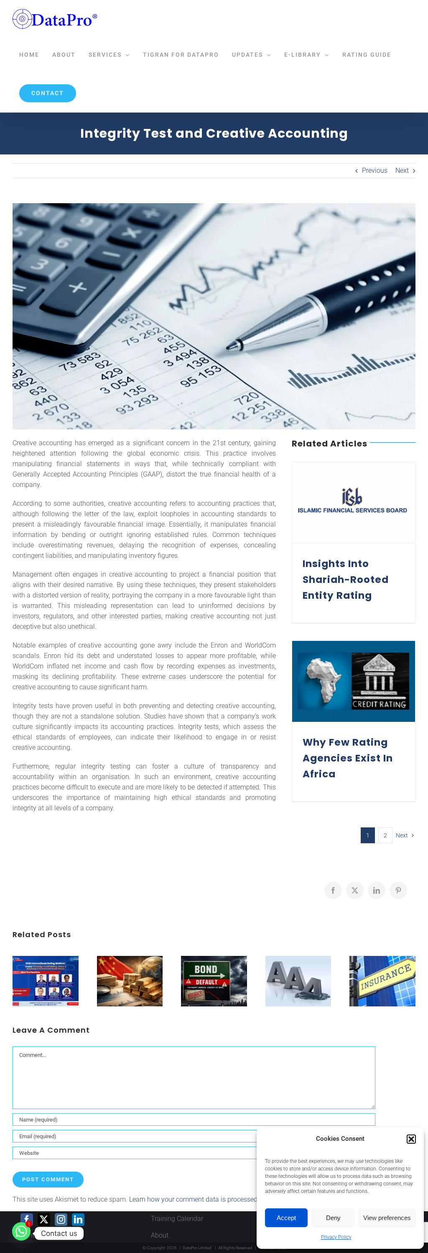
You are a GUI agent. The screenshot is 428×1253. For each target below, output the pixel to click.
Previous (374, 170)
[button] (411, 1139)
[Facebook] (26, 1219)
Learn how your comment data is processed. (194, 1199)
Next (402, 170)
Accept (286, 1217)
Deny (333, 1217)
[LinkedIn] (78, 1219)
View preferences (387, 1217)
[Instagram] (61, 1219)
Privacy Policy (336, 1237)
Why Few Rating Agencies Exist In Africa (348, 758)
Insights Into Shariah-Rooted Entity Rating (346, 579)
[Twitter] (44, 1219)
